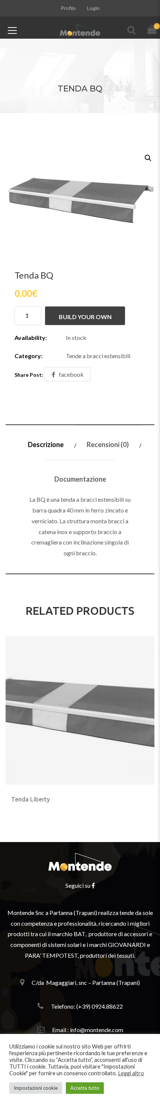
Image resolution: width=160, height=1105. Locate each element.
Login (93, 8)
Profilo (68, 8)
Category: (28, 355)
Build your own (85, 316)
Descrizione (46, 444)
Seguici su (78, 885)
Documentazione (80, 479)
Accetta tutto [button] (84, 1088)
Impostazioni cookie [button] (36, 1088)
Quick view (88, 794)
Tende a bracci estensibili (98, 355)
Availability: (31, 337)
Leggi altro (131, 1073)
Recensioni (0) (108, 444)
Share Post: (29, 375)
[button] (147, 157)
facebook (71, 374)
